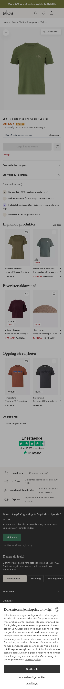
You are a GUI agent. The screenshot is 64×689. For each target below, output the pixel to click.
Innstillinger (32, 683)
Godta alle (32, 669)
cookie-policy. (33, 659)
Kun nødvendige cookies (32, 677)
